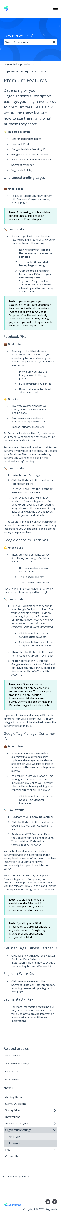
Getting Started (11, 1071)
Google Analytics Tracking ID (28, 149)
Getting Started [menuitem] (14, 1097)
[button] (54, 1104)
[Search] (54, 42)
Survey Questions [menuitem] (15, 1103)
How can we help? (18, 35)
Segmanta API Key (22, 170)
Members (8, 1087)
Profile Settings (11, 1079)
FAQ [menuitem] (7, 1150)
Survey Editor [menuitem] (13, 1110)
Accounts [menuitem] (14, 1143)
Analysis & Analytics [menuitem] (16, 1123)
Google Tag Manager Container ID (31, 154)
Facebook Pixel (20, 144)
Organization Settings (17, 71)
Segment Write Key (22, 165)
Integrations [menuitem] (12, 1117)
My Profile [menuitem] (15, 1136)
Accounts (40, 71)
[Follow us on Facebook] (54, 1201)
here (27, 633)
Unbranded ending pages (26, 138)
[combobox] (27, 42)
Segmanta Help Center (17, 64)
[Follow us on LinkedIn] (47, 1201)
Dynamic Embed (12, 1055)
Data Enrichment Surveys (16, 1063)
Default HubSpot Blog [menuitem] (16, 1176)
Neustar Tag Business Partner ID (31, 159)
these (7, 592)
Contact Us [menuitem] (11, 1156)
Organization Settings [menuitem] (18, 1130)
